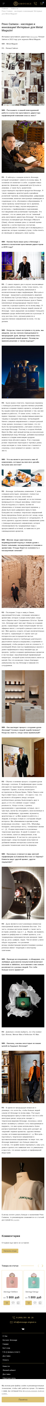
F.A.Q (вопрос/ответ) (11, 1352)
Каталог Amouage (10, 1340)
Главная (5, 8)
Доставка (6, 1356)
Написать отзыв (10, 1251)
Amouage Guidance (10, 1292)
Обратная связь (9, 1378)
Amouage (34, 37)
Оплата (6, 1360)
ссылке (16, 1220)
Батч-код (6, 1348)
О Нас (5, 1336)
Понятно (23, 1399)
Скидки (5, 1344)
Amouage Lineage (31, 1292)
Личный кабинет (9, 1370)
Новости (14, 8)
